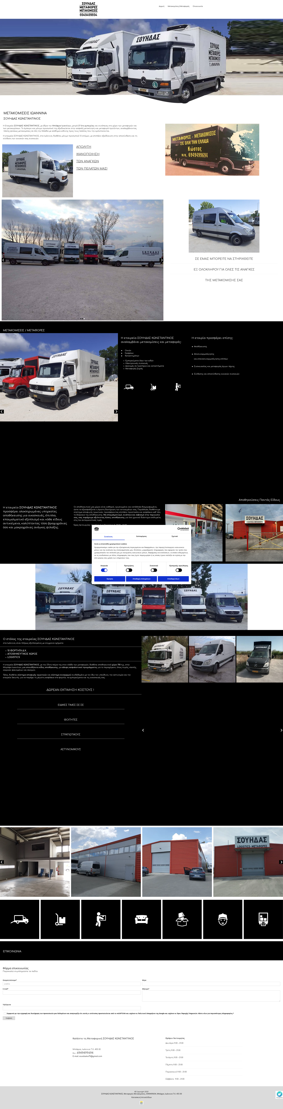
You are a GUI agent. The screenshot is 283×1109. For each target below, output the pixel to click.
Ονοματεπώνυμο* (10, 980)
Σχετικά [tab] (175, 536)
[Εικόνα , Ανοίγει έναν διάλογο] (82, 244)
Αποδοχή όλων (173, 579)
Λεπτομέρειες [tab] (141, 536)
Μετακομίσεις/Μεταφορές (178, 6)
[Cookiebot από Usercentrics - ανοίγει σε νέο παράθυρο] (179, 529)
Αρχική (161, 6)
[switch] (129, 570)
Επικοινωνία (198, 6)
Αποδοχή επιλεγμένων (141, 579)
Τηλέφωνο (7, 1005)
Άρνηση (110, 579)
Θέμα (144, 980)
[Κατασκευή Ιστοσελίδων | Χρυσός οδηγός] (141, 1103)
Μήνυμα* (145, 989)
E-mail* (5, 989)
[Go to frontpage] (98, 9)
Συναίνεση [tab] (108, 537)
